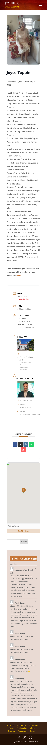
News (11, 728)
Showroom (33, 725)
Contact (33, 731)
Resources (22, 731)
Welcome (10, 725)
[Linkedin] (26, 444)
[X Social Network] (20, 444)
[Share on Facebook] (15, 444)
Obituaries (21, 725)
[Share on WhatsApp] (31, 444)
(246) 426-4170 (26, 407)
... (36, 568)
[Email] (23, 449)
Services (11, 731)
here (19, 275)
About (32, 728)
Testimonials (22, 728)
